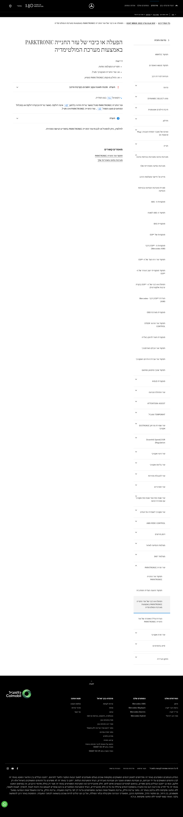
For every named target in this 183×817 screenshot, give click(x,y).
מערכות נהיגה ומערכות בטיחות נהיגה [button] (152, 157)
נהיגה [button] (165, 87)
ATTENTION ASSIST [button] (156, 403)
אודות (111, 707)
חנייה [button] (166, 146)
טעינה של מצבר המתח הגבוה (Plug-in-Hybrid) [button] (152, 133)
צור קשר (77, 712)
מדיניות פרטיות (128, 768)
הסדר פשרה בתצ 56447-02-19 (101, 751)
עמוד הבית (156, 15)
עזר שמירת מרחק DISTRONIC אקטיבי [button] (152, 427)
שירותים (148, 15)
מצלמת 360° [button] (159, 556)
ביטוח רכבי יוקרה (171, 707)
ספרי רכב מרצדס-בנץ (105, 724)
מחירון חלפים (108, 736)
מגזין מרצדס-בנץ (106, 720)
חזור (173, 15)
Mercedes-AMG (139, 703)
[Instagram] (7, 768)
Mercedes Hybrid (138, 716)
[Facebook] (17, 768)
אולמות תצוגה (75, 703)
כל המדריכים (164, 23)
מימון (176, 703)
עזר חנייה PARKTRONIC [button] (155, 567)
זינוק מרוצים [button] (160, 534)
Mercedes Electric (138, 712)
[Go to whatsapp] (4, 804)
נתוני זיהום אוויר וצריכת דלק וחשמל (100, 728)
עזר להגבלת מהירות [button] (156, 476)
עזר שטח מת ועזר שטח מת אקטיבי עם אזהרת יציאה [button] (150, 499)
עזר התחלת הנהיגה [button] (157, 392)
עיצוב (111, 712)
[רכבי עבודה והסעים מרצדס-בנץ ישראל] (91, 6)
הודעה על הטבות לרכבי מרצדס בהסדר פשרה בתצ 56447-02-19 (99, 745)
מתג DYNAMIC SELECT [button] (158, 98)
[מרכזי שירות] (10, 6)
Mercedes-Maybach (137, 707)
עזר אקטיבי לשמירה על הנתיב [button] (152, 512)
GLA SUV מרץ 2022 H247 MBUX (140, 23)
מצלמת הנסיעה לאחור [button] (155, 545)
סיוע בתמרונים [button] (159, 646)
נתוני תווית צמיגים (106, 732)
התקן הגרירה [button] (162, 659)
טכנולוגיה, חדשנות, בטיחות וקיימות (100, 716)
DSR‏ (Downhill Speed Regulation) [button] (155, 441)
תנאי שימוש (141, 768)
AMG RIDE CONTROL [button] (156, 523)
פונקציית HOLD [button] (158, 381)
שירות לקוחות (108, 703)
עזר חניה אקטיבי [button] (158, 634)
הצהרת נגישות (114, 768)
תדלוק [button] (165, 120)
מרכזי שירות (76, 707)
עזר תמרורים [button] (159, 487)
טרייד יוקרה (174, 712)
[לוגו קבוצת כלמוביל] (18, 697)
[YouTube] (12, 768)
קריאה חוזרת (108, 740)
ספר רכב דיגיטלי (172, 716)
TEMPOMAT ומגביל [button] (157, 414)
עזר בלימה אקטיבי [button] (157, 464)
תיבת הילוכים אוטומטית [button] (158, 109)
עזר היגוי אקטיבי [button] (158, 453)
